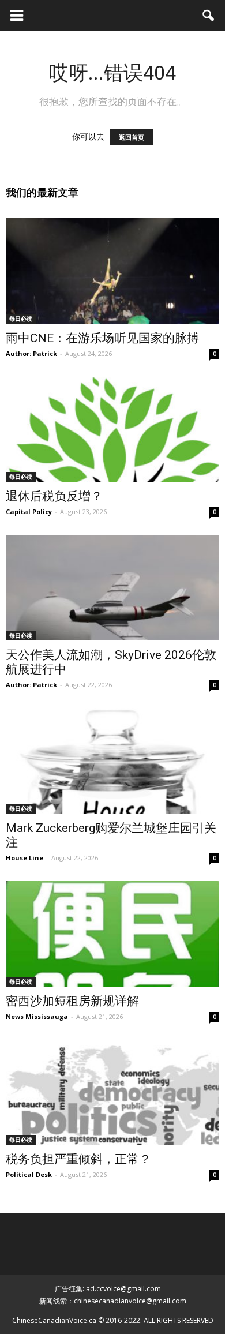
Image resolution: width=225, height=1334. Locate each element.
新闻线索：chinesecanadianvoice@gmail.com (112, 1301)
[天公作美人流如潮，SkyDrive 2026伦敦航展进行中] (112, 587)
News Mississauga (37, 1016)
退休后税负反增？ (54, 496)
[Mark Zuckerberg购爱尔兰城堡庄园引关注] (112, 761)
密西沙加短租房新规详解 (72, 1001)
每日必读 (20, 318)
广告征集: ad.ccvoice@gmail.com (108, 1289)
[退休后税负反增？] (112, 429)
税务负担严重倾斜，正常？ (78, 1159)
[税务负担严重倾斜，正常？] (112, 1092)
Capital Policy (29, 511)
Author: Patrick (31, 353)
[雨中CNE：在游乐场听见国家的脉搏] (112, 271)
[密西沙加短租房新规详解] (112, 934)
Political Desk (29, 1174)
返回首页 (131, 137)
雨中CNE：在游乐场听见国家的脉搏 (102, 338)
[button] (209, 15)
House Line (24, 857)
